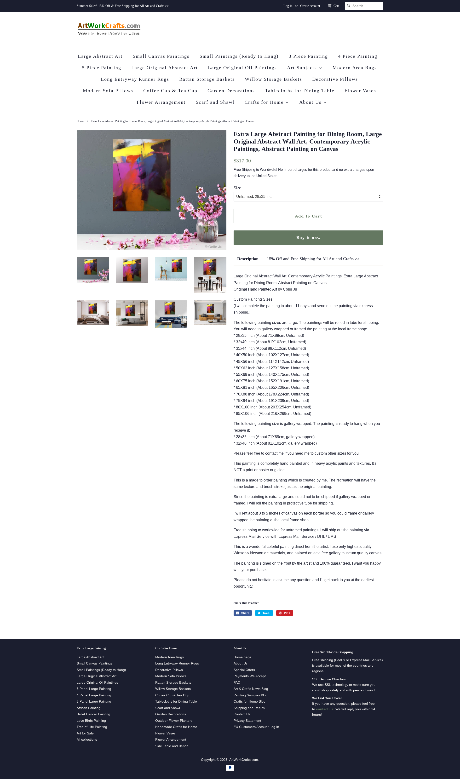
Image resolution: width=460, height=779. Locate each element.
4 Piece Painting (357, 56)
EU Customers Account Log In (256, 727)
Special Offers (244, 670)
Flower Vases (360, 90)
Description (248, 258)
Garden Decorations (231, 90)
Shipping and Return (249, 708)
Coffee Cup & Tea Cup (170, 90)
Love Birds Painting (91, 720)
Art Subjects (303, 67)
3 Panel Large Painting (94, 689)
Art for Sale (85, 733)
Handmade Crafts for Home (176, 727)
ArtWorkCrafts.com (243, 760)
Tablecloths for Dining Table (299, 90)
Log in (288, 6)
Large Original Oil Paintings (242, 67)
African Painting (88, 708)
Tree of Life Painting (92, 727)
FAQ (237, 682)
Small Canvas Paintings (161, 56)
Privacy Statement (247, 720)
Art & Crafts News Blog (251, 689)
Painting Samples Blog (251, 695)
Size (237, 188)
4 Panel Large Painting (94, 695)
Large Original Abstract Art (164, 67)
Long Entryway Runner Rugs (135, 79)
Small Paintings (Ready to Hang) (239, 56)
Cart (336, 6)
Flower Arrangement (161, 102)
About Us (311, 102)
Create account (310, 6)
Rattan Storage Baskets (207, 79)
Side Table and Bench (171, 746)
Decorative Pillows (335, 79)
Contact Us (242, 714)
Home (80, 121)
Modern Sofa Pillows (108, 90)
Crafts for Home (265, 102)
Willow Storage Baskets (273, 79)
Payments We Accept (250, 676)
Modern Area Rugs (355, 67)
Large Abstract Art (100, 56)
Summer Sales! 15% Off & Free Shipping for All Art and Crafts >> (123, 6)
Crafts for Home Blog (249, 701)
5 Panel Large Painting (94, 701)
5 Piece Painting (101, 67)
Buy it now (308, 237)
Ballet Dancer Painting (93, 714)
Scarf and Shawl (215, 102)
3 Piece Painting (308, 56)
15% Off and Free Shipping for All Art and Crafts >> (313, 258)
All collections (87, 739)
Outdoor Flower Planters (173, 720)
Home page (242, 657)
